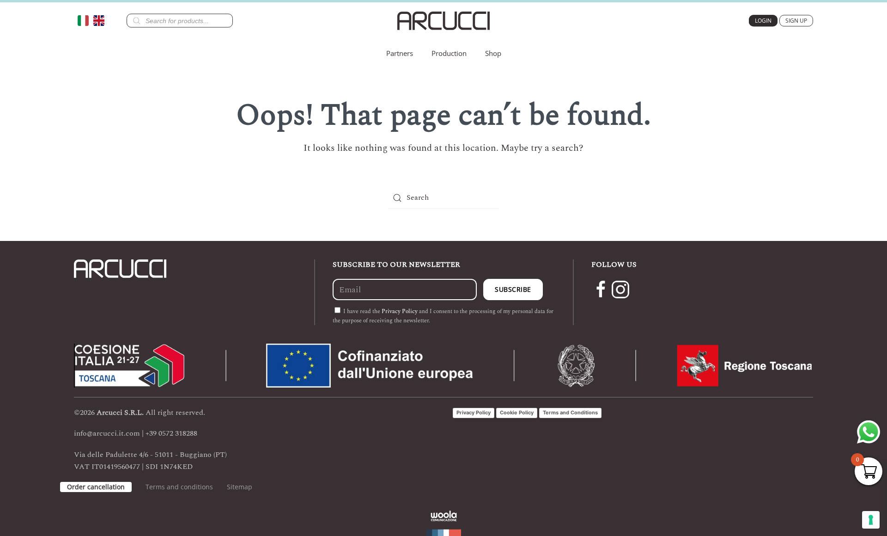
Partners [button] (399, 53)
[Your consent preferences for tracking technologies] (871, 520)
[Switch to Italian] (85, 20)
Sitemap (239, 486)
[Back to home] (443, 21)
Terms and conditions (179, 486)
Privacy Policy (400, 311)
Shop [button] (493, 53)
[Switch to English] (101, 20)
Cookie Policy (517, 412)
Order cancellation (96, 486)
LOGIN (763, 21)
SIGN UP (796, 21)
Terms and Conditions (570, 412)
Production (449, 53)
